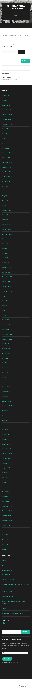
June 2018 (5, 534)
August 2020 (6, 410)
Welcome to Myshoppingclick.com (12, 613)
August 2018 (6, 525)
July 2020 (5, 415)
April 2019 (5, 487)
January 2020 (6, 444)
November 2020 (7, 396)
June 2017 (5, 549)
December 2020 (7, 391)
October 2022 (6, 286)
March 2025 (5, 148)
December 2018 (7, 506)
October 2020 (6, 401)
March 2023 (5, 262)
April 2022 (5, 315)
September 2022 (7, 291)
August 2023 (6, 239)
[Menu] (4, 25)
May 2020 (5, 425)
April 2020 (5, 429)
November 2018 (7, 511)
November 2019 (7, 453)
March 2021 (5, 377)
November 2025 (7, 114)
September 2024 (7, 176)
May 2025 (5, 138)
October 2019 (6, 458)
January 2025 (6, 157)
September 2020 (7, 406)
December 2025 (7, 110)
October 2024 (6, 172)
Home (4, 560)
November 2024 (7, 167)
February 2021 (6, 382)
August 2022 (6, 296)
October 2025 (6, 119)
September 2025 (7, 124)
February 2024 (6, 210)
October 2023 (6, 229)
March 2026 (5, 95)
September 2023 (7, 234)
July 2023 (5, 243)
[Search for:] (10, 52)
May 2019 (5, 482)
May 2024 (5, 196)
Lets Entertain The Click (9, 596)
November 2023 (7, 224)
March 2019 (5, 492)
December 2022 (7, 277)
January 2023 (6, 272)
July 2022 (5, 301)
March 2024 (5, 205)
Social (4, 608)
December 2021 (7, 334)
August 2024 (6, 181)
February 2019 (6, 496)
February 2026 (6, 100)
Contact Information (8, 570)
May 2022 (5, 310)
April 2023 (5, 258)
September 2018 (7, 520)
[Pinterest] (3, 623)
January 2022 (6, 329)
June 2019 (5, 477)
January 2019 (6, 501)
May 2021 (5, 367)
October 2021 (6, 344)
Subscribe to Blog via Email (11, 640)
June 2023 (5, 248)
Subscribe (7, 659)
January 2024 (6, 215)
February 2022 (6, 324)
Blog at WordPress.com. (11, 676)
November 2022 (7, 281)
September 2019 (7, 463)
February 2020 (6, 439)
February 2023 (6, 267)
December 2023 (7, 219)
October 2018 (6, 515)
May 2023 (5, 253)
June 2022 (5, 305)
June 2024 (5, 191)
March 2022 (5, 320)
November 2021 (7, 339)
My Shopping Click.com (16, 7)
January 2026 (6, 105)
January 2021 (6, 387)
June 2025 (5, 133)
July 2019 (5, 472)
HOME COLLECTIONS (9, 579)
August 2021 (6, 353)
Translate (15, 79)
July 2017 (5, 544)
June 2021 (5, 363)
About (4, 565)
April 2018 (5, 539)
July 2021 (5, 358)
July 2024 (5, 186)
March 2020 (5, 434)
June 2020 (5, 420)
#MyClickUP (6, 575)
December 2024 (7, 162)
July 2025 (5, 129)
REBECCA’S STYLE (7, 591)
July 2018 (5, 530)
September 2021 (7, 348)
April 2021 (5, 372)
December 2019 (7, 449)
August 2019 (6, 468)
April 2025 (5, 143)
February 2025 (6, 153)
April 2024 (5, 200)
